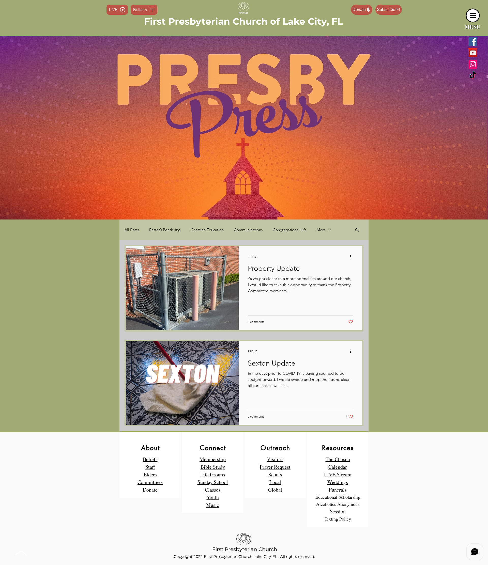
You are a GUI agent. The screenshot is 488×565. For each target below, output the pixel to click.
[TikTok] (472, 75)
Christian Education (207, 229)
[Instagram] (472, 64)
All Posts (132, 229)
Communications (248, 229)
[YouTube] (472, 52)
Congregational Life (290, 229)
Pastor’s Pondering (164, 229)
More (321, 229)
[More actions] (352, 257)
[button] (473, 16)
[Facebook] (472, 41)
